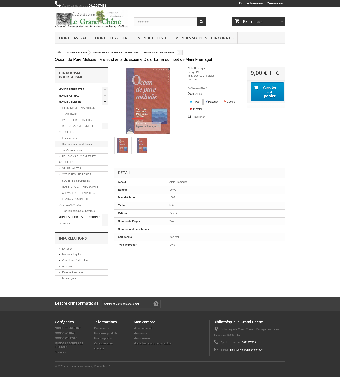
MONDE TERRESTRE (112, 38)
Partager (212, 101)
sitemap (99, 348)
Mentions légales (71, 254)
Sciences (64, 223)
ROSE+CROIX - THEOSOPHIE (79, 186)
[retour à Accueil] (59, 52)
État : (191, 93)
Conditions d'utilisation (74, 260)
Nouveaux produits (105, 333)
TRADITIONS (69, 113)
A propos (66, 266)
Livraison (66, 248)
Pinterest (197, 108)
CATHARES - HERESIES (76, 174)
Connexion (275, 3)
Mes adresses (142, 338)
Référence (194, 88)
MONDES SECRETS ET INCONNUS (204, 38)
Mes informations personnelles (152, 343)
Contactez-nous (251, 3)
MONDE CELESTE (152, 38)
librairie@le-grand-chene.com (246, 349)
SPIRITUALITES (71, 168)
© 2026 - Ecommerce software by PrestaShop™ (82, 366)
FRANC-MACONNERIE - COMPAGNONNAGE (74, 201)
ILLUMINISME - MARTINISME (79, 107)
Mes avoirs (140, 333)
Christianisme (69, 138)
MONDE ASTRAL (73, 38)
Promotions (101, 328)
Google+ (231, 101)
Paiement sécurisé (72, 272)
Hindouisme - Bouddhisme (76, 144)
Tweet (196, 101)
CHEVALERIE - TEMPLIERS (78, 192)
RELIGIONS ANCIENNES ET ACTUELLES (77, 129)
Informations (73, 238)
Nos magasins (70, 278)
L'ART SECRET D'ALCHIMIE (78, 120)
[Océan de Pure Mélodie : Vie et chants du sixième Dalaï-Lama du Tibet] (122, 145)
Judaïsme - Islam (71, 150)
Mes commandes (144, 328)
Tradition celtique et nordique (78, 210)
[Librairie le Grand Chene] (91, 19)
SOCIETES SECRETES (75, 180)
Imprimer (199, 116)
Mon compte (144, 321)
